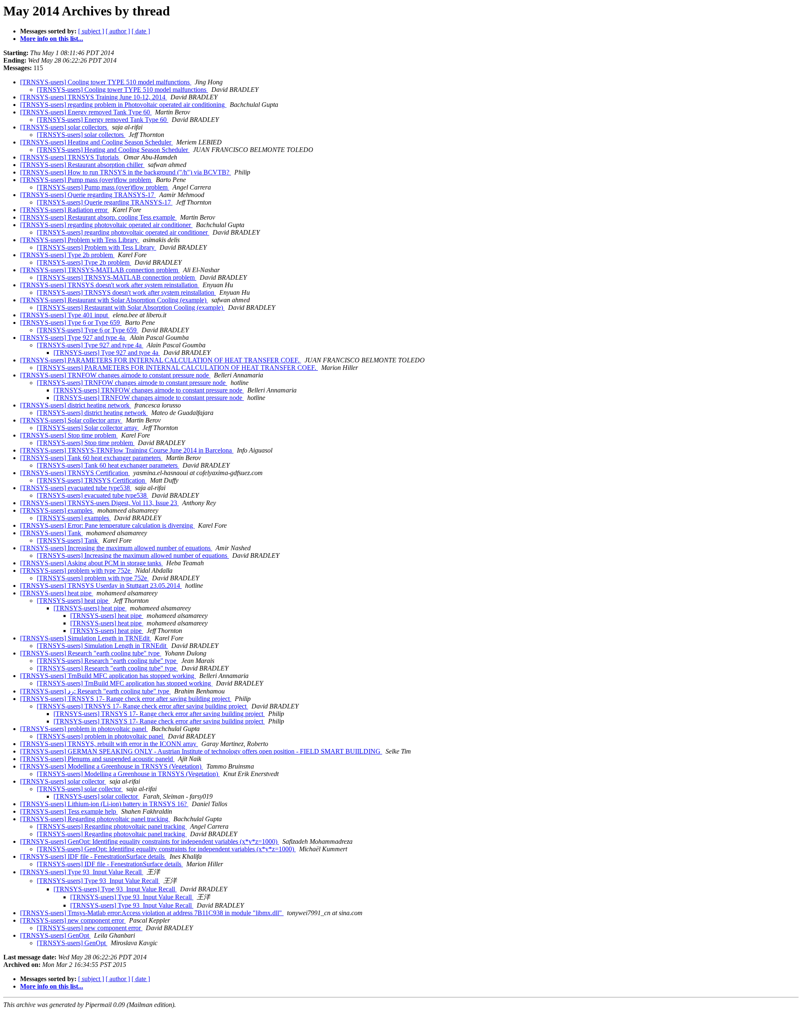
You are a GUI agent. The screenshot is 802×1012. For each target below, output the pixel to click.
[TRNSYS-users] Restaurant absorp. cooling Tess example (98, 217)
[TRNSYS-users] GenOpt (55, 935)
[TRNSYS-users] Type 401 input (64, 315)
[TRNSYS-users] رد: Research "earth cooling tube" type (95, 691)
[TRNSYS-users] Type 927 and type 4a (73, 337)
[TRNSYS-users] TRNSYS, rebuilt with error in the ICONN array (109, 743)
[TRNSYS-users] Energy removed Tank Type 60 (86, 112)
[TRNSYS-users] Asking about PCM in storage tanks (91, 563)
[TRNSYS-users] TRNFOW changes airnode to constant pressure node (115, 375)
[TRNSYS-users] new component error (73, 920)
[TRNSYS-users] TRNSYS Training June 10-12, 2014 (93, 97)
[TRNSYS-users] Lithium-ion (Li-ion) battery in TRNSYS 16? (104, 803)
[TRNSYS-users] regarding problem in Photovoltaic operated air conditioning (123, 104)
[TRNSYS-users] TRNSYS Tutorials (70, 157)
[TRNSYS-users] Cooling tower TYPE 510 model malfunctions (105, 82)
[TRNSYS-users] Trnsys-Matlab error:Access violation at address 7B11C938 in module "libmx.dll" (152, 912)
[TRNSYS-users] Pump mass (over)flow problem (86, 179)
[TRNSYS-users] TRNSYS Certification (75, 472)
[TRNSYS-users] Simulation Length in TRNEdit (85, 638)
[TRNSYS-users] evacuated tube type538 (76, 487)
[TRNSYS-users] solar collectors (64, 127)
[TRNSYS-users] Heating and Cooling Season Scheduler (96, 142)
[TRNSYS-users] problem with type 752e (76, 570)
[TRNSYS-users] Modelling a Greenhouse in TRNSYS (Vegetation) (111, 766)
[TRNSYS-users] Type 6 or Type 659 (71, 322)
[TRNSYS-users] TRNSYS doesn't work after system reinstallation (109, 284)
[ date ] (141, 31)
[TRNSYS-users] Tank (51, 532)
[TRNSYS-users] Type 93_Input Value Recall (81, 871)
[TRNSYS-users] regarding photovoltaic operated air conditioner (106, 224)
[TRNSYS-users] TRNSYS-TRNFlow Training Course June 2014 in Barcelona (126, 450)
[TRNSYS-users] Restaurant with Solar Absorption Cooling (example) (114, 300)
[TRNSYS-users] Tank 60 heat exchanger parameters (91, 457)
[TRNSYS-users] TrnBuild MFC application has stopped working (108, 675)
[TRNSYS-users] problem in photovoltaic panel (84, 728)
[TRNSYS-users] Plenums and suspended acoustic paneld (97, 758)
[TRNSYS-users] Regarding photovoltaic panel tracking (95, 818)
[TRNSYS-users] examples (57, 510)
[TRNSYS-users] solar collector (63, 781)
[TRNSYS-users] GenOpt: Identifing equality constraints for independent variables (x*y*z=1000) (149, 841)
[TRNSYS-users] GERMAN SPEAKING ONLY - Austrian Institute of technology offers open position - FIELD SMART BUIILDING (201, 751)
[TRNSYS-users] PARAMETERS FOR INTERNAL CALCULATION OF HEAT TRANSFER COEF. (160, 360)
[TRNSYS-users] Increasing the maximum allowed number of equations (116, 548)
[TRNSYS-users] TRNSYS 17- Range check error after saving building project (125, 698)
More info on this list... (51, 38)
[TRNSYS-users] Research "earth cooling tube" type (90, 653)
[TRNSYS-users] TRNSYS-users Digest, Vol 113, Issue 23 (99, 502)
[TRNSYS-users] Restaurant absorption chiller (82, 164)
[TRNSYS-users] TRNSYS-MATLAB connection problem (100, 269)
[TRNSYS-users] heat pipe (56, 593)
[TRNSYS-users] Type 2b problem (67, 254)
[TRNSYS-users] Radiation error (64, 209)
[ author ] (118, 31)
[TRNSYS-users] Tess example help (69, 811)
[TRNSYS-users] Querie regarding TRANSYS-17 (88, 194)
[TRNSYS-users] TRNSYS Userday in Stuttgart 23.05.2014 (101, 585)
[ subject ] (91, 31)
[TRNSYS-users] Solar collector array (71, 420)
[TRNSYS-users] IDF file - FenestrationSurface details (93, 856)
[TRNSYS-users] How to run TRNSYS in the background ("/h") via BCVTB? (125, 172)
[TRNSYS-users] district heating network (75, 405)
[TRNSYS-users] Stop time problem (69, 435)
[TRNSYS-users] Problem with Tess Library (80, 239)
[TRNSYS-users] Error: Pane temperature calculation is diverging (107, 525)
